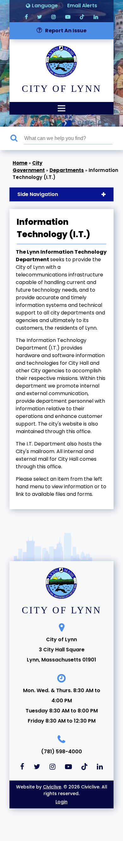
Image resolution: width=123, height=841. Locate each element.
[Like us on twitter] (39, 16)
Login (61, 802)
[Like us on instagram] (54, 16)
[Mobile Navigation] (61, 108)
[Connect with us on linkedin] (96, 16)
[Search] (17, 138)
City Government (29, 167)
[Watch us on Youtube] (68, 16)
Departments (67, 170)
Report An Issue (65, 30)
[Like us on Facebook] (26, 16)
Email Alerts (82, 5)
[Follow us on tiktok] (82, 16)
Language (45, 5)
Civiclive (52, 787)
